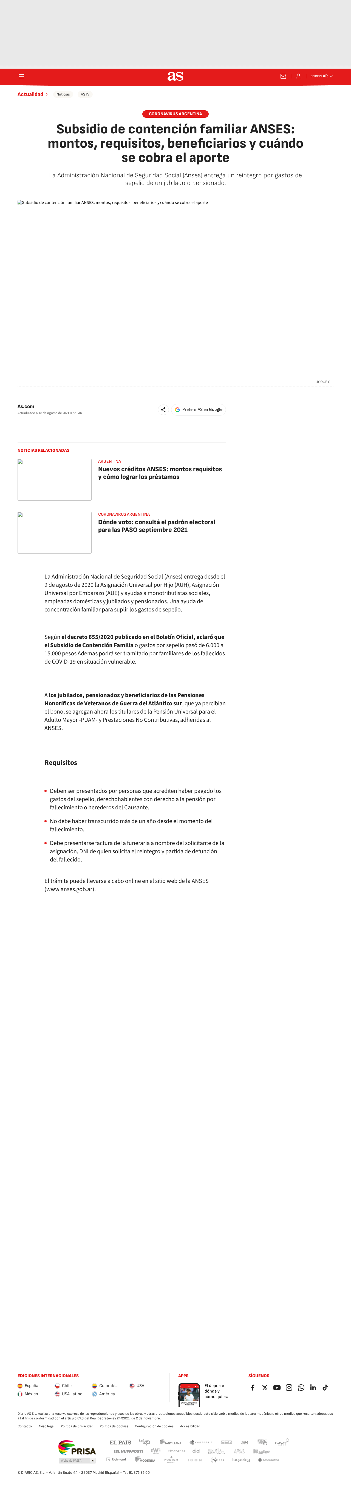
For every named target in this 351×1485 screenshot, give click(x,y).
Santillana (170, 1442)
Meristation (269, 1460)
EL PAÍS (120, 1442)
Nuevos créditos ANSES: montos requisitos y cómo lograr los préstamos (160, 473)
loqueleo (241, 1460)
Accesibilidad (190, 1426)
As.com (26, 406)
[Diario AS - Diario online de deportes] (175, 76)
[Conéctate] (298, 76)
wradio (156, 1451)
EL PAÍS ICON (194, 1460)
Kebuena (261, 1451)
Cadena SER (226, 1442)
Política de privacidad (77, 1426)
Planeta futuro (239, 1451)
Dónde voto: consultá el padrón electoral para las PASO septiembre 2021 (156, 526)
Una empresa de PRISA (77, 1447)
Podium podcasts (171, 1460)
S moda (218, 1460)
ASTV (85, 94)
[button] (163, 410)
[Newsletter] (283, 76)
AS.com (245, 1442)
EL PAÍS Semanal (216, 1451)
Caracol (282, 1442)
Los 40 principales (144, 1442)
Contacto (25, 1426)
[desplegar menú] (21, 76)
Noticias (63, 94)
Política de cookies (114, 1426)
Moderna (145, 1460)
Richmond (116, 1459)
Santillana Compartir (201, 1442)
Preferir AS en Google (202, 409)
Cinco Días (177, 1451)
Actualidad (30, 94)
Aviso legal (46, 1426)
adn (262, 1442)
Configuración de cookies (154, 1426)
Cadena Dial (197, 1451)
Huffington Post (128, 1451)
